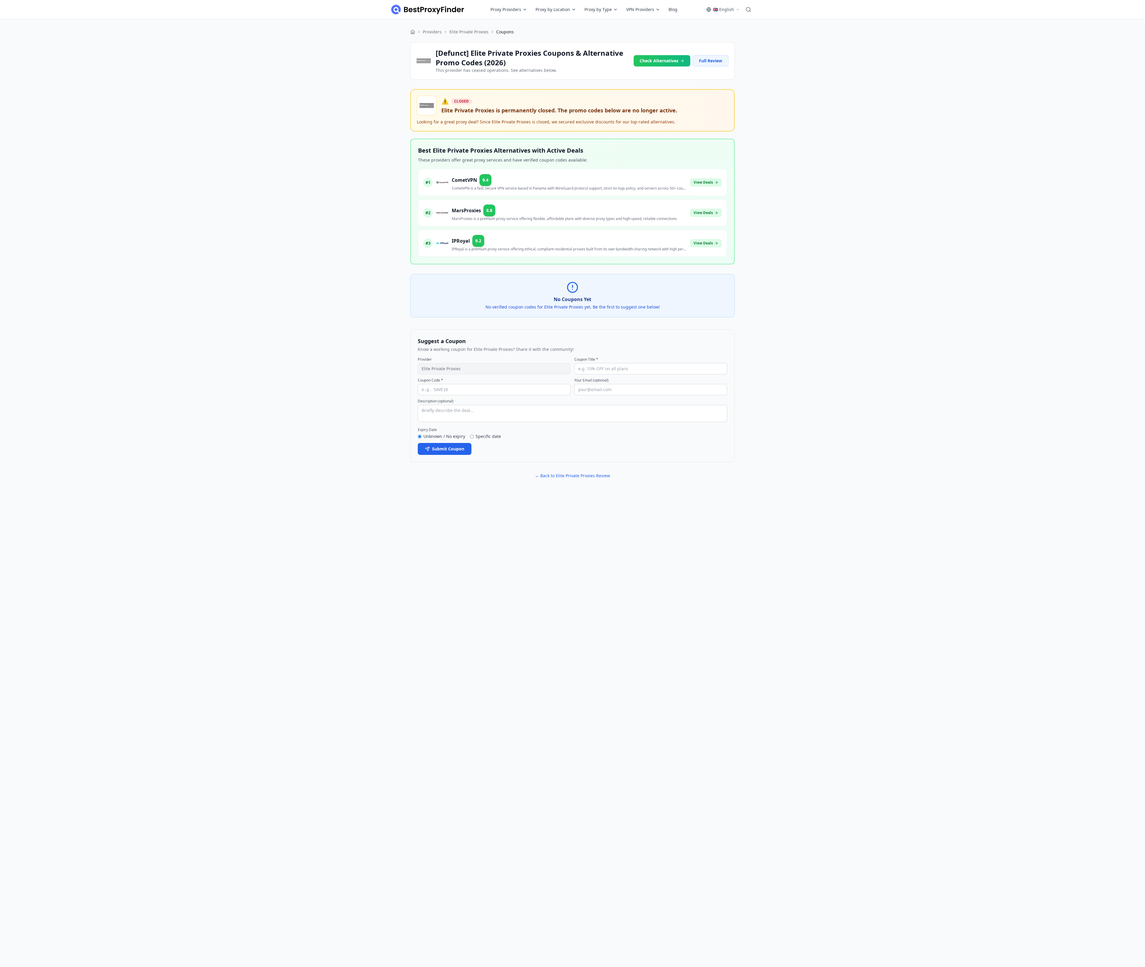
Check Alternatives (659, 60)
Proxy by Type (598, 9)
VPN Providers (640, 9)
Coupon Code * (430, 380)
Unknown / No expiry (444, 436)
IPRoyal (461, 241)
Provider (425, 359)
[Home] (412, 32)
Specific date (488, 436)
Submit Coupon (448, 449)
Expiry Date (427, 429)
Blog (673, 9)
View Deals (703, 182)
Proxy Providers (506, 9)
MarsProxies (466, 210)
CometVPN (464, 180)
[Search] (748, 9)
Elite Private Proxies (468, 32)
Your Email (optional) (591, 380)
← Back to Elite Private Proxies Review (572, 475)
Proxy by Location (553, 9)
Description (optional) (436, 401)
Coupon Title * (586, 359)
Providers (432, 32)
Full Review (710, 60)
